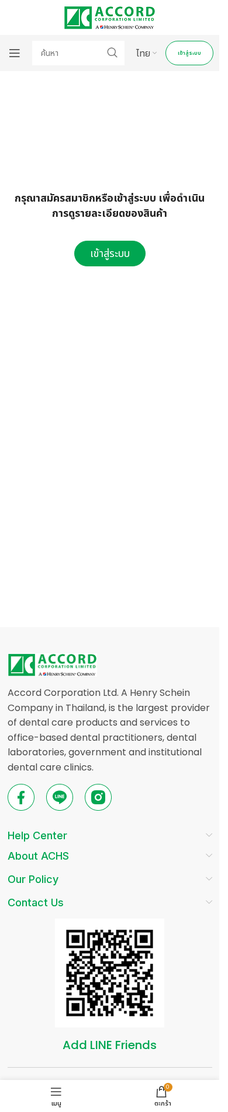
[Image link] (52, 664)
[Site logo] (110, 16)
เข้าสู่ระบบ (189, 53)
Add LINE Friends (110, 1045)
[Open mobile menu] (14, 53)
